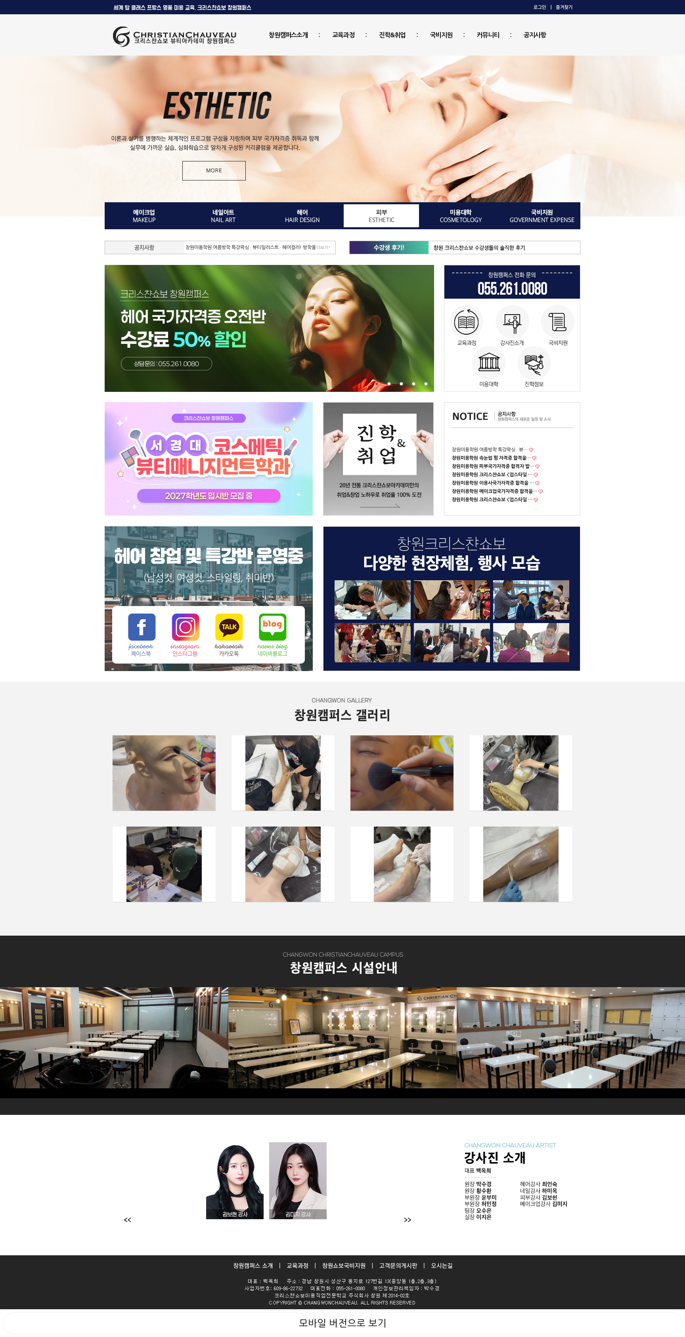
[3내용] (401, 383)
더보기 (322, 248)
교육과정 (343, 35)
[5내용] (426, 383)
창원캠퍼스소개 (288, 35)
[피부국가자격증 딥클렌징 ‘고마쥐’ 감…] (283, 864)
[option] (342, 1042)
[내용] (377, 383)
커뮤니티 (488, 35)
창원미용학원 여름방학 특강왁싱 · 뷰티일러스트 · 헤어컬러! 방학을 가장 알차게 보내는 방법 (275, 247)
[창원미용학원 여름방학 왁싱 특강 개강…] (520, 864)
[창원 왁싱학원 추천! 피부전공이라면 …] (401, 864)
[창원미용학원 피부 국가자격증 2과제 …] (283, 773)
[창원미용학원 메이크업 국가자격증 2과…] (164, 773)
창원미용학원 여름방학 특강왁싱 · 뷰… (490, 449)
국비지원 (441, 35)
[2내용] (389, 383)
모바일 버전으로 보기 (343, 1323)
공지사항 (535, 35)
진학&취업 (392, 35)
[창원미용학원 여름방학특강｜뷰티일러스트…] (164, 864)
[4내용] (413, 383)
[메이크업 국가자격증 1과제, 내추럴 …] (401, 773)
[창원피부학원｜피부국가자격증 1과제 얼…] (520, 773)
